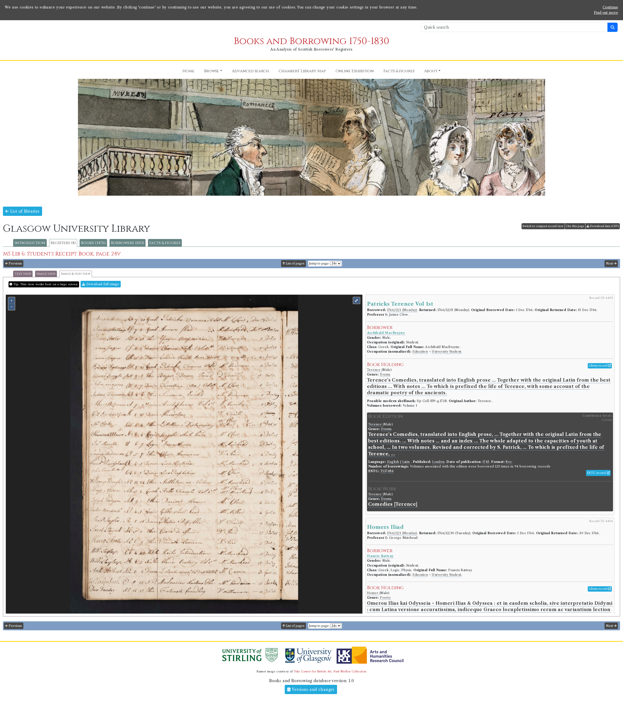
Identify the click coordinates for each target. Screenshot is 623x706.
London (438, 462)
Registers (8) (63, 243)
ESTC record (597, 473)
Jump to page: (319, 263)
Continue (610, 7)
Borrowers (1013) (127, 243)
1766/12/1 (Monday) (402, 310)
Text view (23, 274)
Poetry (385, 597)
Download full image (102, 284)
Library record (598, 365)
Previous (15, 263)
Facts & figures (164, 243)
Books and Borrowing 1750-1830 (311, 41)
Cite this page (575, 226)
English (393, 462)
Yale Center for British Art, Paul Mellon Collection (330, 671)
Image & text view (76, 274)
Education (420, 351)
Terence (374, 370)
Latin (406, 462)
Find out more (606, 12)
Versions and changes (313, 689)
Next (610, 263)
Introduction (30, 243)
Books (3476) (93, 243)
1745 (486, 462)
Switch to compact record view (543, 226)
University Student (446, 351)
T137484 (387, 471)
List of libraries (24, 211)
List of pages (294, 263)
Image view (46, 274)
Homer (373, 593)
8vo (509, 462)
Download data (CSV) (604, 226)
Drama (385, 374)
